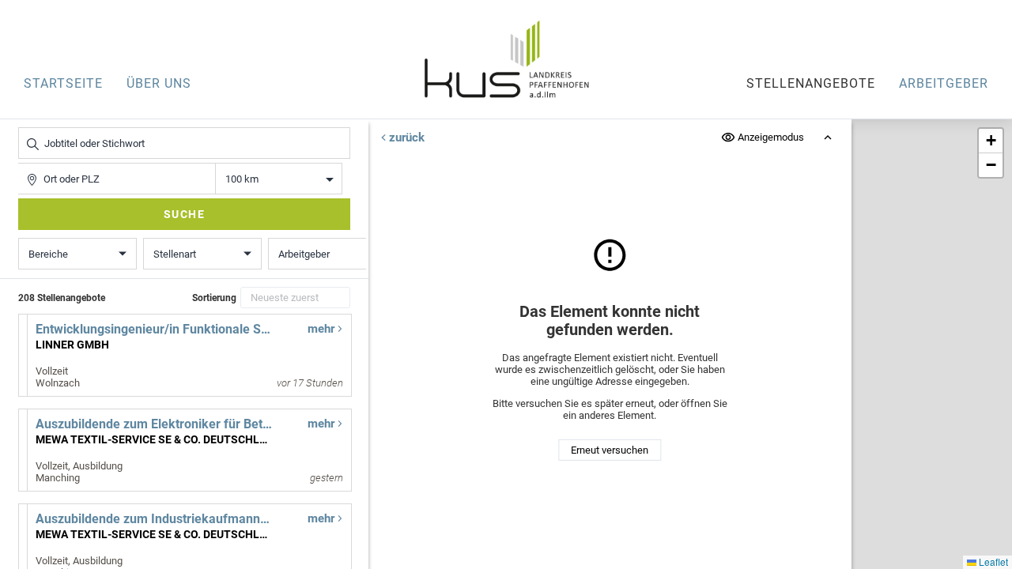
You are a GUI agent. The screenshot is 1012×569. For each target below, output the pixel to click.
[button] (991, 141)
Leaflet (992, 561)
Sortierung (214, 297)
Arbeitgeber (943, 83)
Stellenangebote (810, 83)
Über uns (158, 83)
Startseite (63, 83)
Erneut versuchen (609, 450)
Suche (185, 214)
